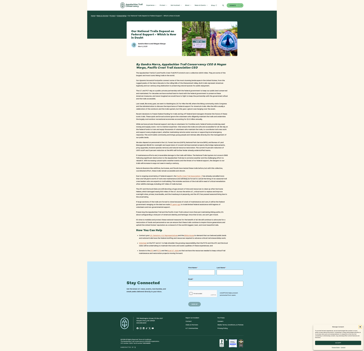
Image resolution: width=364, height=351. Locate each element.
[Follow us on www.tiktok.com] (147, 328)
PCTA (159, 251)
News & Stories (102, 16)
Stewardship (121, 16)
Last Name (221, 268)
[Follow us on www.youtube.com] (153, 328)
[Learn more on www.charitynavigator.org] (233, 343)
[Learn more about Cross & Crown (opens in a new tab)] (140, 347)
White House (189, 235)
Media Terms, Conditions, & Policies (230, 325)
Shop (213, 5)
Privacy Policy (336, 347)
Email (190, 279)
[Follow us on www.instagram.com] (140, 328)
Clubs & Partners (192, 325)
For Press (221, 318)
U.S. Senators (155, 235)
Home (93, 16)
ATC (151, 251)
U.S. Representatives (169, 235)
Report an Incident (192, 318)
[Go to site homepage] (131, 5)
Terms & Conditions (145, 339)
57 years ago (175, 204)
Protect (112, 16)
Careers (220, 321)
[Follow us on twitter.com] (150, 328)
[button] (360, 327)
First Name (192, 268)
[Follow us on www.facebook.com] (137, 328)
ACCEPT (338, 343)
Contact (343, 347)
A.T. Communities (192, 328)
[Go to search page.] (223, 5)
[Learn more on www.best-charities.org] (240, 343)
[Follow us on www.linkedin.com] (143, 328)
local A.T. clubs (173, 251)
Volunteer (143, 243)
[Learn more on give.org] (222, 343)
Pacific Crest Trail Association (188, 176)
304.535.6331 (141, 323)
